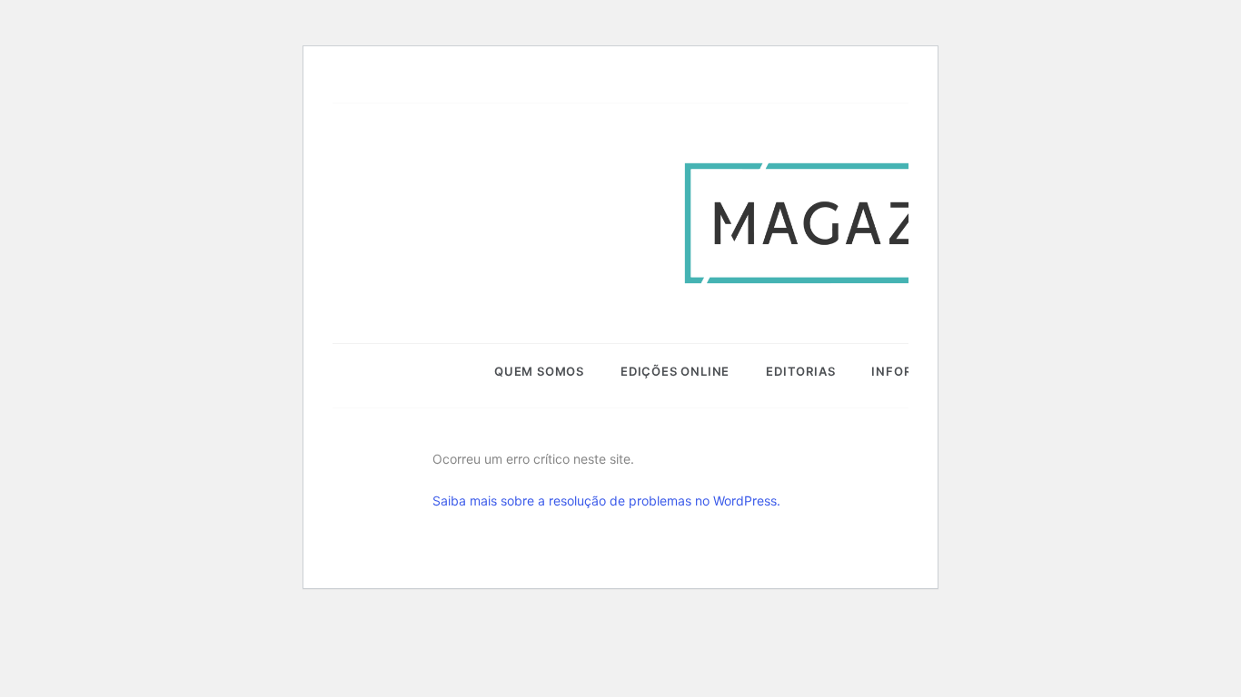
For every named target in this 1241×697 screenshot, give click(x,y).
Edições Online (675, 371)
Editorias (800, 371)
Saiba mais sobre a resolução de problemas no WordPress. (606, 500)
